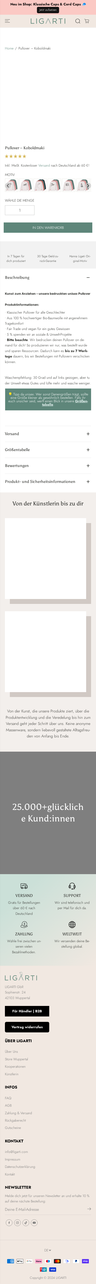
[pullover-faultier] (11, 186)
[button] (8, 21)
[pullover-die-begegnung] (54, 186)
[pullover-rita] (25, 186)
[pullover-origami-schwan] (40, 186)
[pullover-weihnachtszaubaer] (83, 186)
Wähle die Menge (19, 200)
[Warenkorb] (86, 21)
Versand (44, 165)
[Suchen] (77, 21)
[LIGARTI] (48, 21)
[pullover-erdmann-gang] (68, 186)
